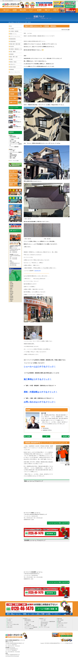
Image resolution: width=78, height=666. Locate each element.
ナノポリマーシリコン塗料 (14, 138)
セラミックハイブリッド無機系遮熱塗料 (16, 153)
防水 (11, 26)
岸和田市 (11, 286)
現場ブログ (47, 10)
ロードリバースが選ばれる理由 (13, 180)
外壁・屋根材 (13, 51)
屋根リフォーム (13, 33)
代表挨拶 (12, 94)
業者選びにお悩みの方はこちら (13, 176)
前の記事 (65, 436)
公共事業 (12, 28)
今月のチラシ (13, 64)
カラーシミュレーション (15, 36)
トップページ (10, 618)
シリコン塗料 (12, 150)
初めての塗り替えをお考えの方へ (13, 172)
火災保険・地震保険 (14, 31)
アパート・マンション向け (14, 160)
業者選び (12, 54)
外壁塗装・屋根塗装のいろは (16, 49)
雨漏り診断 (60, 618)
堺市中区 (11, 291)
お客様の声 (55, 10)
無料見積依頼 (50, 533)
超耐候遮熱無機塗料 (13, 155)
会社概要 (12, 89)
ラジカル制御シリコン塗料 (14, 142)
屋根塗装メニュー (43, 618)
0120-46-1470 (37, 270)
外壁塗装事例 (13, 41)
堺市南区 (11, 285)
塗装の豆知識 (13, 66)
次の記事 (28, 436)
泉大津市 (11, 283)
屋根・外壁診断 (60, 620)
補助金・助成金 (13, 61)
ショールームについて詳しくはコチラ (57, 523)
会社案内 (15, 10)
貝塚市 (11, 288)
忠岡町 (11, 294)
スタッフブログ (60, 624)
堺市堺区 (11, 296)
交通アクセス (13, 102)
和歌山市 (11, 299)
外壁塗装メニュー (27, 618)
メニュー (31, 10)
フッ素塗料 (12, 139)
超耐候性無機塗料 (13, 136)
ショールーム (10, 621)
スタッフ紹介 (13, 98)
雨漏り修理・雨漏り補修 (15, 43)
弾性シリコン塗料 (28, 624)
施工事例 (39, 10)
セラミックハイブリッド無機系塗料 (16, 144)
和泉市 (11, 282)
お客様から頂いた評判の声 (62, 622)
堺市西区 (11, 293)
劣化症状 (12, 46)
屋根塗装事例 (13, 38)
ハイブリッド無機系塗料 (14, 146)
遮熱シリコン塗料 (13, 156)
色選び (11, 59)
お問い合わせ (10, 627)
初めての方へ (6, 10)
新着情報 (12, 69)
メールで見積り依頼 (46, 609)
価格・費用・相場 (13, 56)
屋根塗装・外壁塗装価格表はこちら (13, 184)
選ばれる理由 (23, 10)
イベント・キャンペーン (15, 72)
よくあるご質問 (60, 625)
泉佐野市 (11, 297)
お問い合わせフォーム (15, 230)
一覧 (46, 436)
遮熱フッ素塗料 (12, 157)
